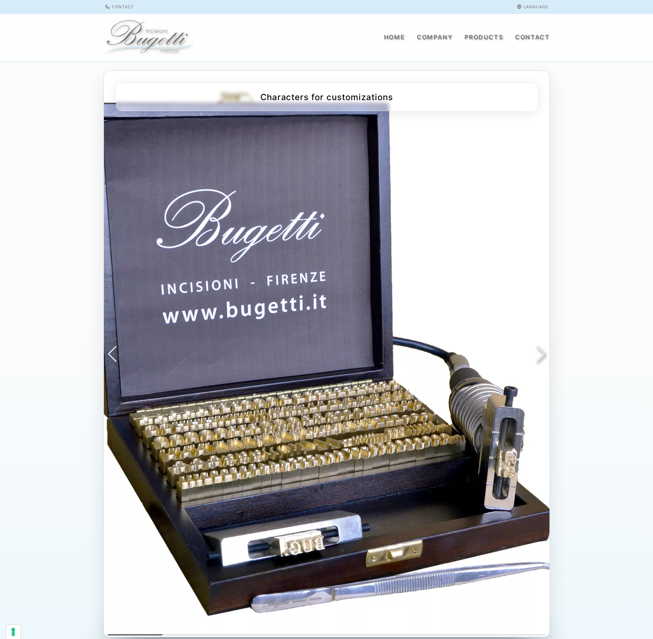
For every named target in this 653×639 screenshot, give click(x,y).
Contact (122, 7)
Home (394, 37)
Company (434, 37)
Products (483, 37)
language (535, 7)
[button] (112, 354)
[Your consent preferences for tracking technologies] (13, 632)
